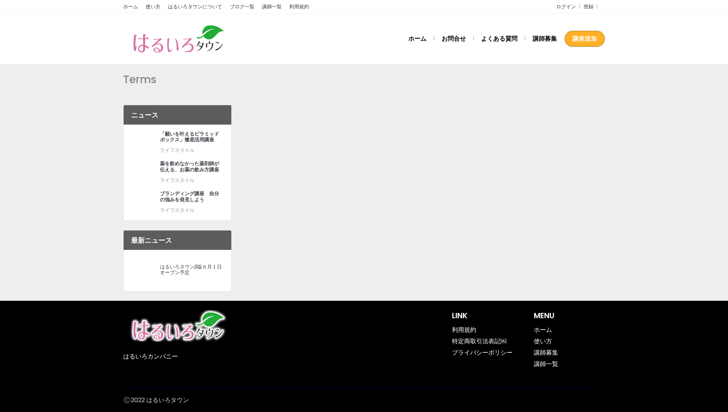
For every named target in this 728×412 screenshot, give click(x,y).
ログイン (566, 6)
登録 (588, 6)
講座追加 (585, 38)
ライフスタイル (177, 150)
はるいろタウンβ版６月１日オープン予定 (191, 270)
